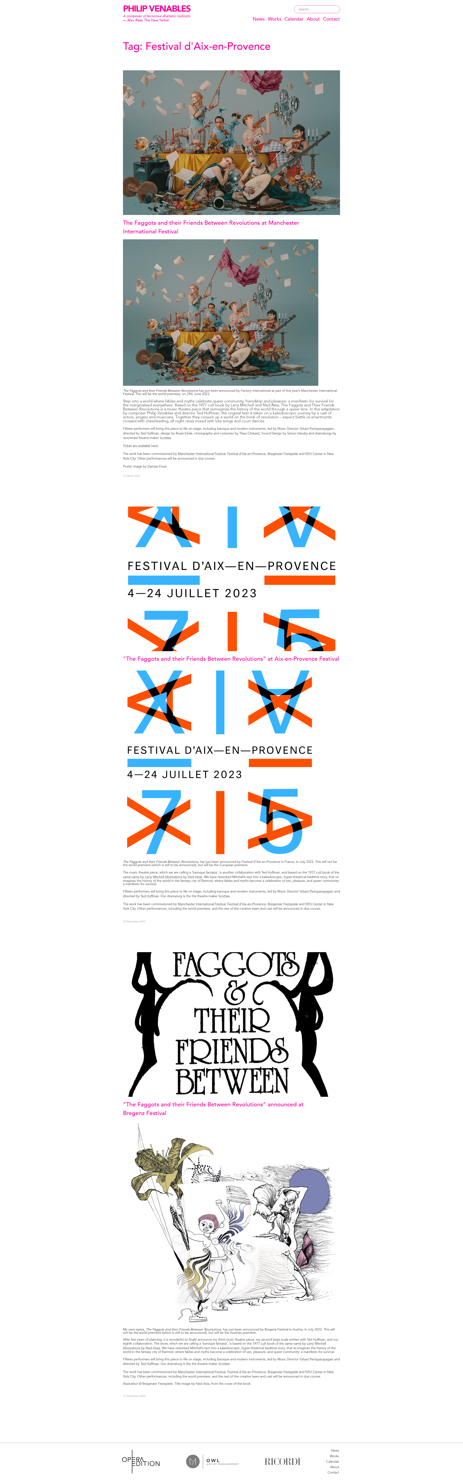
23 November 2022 (134, 921)
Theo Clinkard (249, 433)
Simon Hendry (297, 433)
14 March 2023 (131, 476)
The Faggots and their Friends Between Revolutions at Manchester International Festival (211, 227)
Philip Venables (156, 9)
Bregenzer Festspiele (283, 454)
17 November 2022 (134, 1396)
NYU (309, 1372)
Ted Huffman (150, 433)
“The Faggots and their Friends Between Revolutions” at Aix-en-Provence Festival (231, 659)
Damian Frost (157, 466)
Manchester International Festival (202, 454)
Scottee (165, 438)
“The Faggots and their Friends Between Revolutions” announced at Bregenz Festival (213, 1109)
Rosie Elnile (184, 433)
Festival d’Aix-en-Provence (246, 454)
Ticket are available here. (141, 446)
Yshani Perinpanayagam (317, 428)
